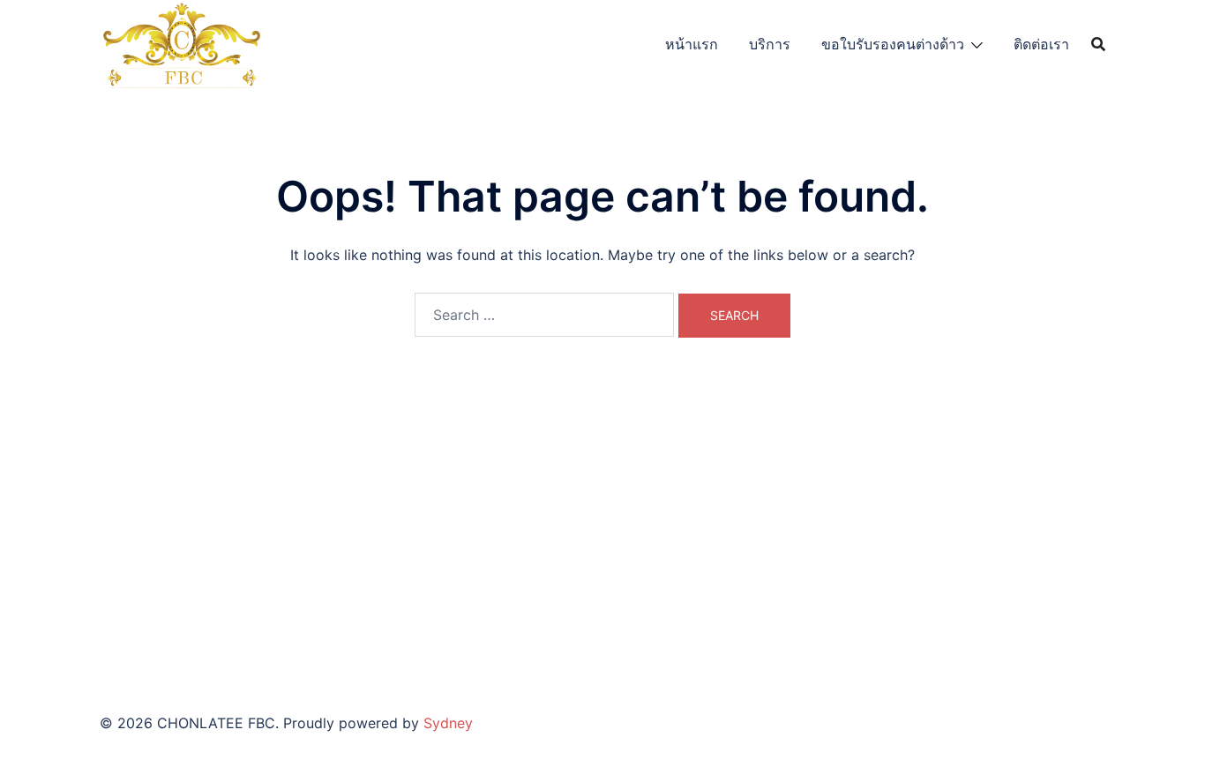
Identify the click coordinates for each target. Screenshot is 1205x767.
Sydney (448, 723)
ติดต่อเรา (1041, 44)
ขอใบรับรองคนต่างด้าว (892, 44)
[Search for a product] (1098, 44)
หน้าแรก (691, 44)
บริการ (769, 44)
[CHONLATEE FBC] (181, 42)
